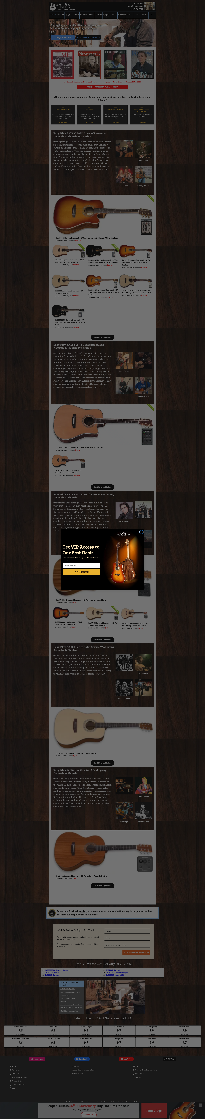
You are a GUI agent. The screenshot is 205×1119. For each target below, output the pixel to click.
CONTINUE (82, 572)
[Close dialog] (141, 532)
